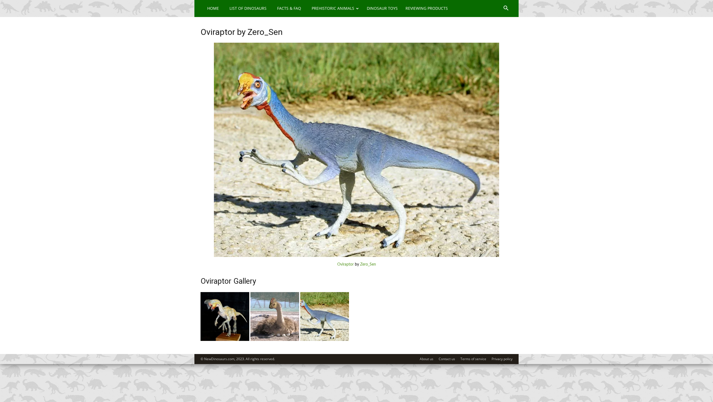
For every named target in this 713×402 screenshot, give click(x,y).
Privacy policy (502, 359)
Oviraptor (345, 264)
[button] (505, 8)
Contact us (447, 359)
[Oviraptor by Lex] (274, 340)
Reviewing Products (427, 8)
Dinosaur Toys (382, 8)
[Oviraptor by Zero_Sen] (356, 256)
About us (426, 359)
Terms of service (473, 359)
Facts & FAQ (289, 8)
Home (213, 8)
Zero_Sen (368, 264)
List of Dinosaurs (248, 8)
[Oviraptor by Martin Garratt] (225, 340)
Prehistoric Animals (333, 8)
